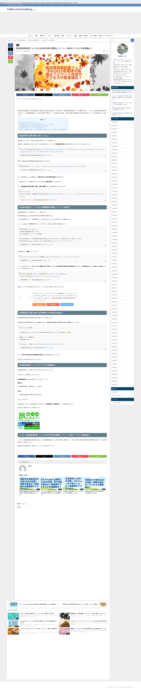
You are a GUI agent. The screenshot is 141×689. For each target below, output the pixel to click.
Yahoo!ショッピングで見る (67, 304)
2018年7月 (114, 384)
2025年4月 (114, 173)
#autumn (66, 149)
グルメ (49, 35)
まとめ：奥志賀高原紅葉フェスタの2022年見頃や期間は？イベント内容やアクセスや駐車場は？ (43, 129)
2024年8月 (114, 198)
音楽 (36, 35)
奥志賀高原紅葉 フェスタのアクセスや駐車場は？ (31, 127)
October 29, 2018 (48, 347)
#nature (85, 149)
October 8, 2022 (46, 260)
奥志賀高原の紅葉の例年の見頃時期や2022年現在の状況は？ (34, 126)
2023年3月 (114, 256)
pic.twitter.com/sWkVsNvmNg (65, 241)
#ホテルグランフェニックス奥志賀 (72, 194)
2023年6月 (114, 246)
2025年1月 (114, 180)
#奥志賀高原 (22, 149)
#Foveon (40, 166)
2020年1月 (114, 367)
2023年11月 (115, 229)
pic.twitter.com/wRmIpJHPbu (51, 276)
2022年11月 (115, 270)
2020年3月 (114, 360)
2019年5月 (114, 381)
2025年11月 (115, 149)
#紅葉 (46, 149)
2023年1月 (114, 263)
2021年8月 (114, 322)
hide (44, 119)
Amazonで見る (39, 304)
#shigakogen (51, 149)
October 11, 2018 (46, 169)
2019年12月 (115, 370)
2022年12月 (115, 267)
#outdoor (25, 151)
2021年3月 (114, 339)
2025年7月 (114, 163)
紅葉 (19, 506)
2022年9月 (114, 277)
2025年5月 (114, 170)
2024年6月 (114, 204)
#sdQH (56, 166)
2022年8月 (114, 281)
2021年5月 (114, 332)
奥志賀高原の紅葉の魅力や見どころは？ (29, 122)
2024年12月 (115, 184)
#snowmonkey (98, 149)
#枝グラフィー (31, 166)
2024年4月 (114, 211)
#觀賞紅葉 (42, 151)
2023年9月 (114, 236)
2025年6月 (114, 166)
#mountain (79, 149)
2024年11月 (115, 187)
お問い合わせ (115, 391)
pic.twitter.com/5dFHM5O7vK (56, 344)
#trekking (71, 149)
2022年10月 (115, 274)
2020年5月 (114, 353)
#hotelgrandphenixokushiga (89, 194)
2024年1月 (114, 222)
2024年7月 (114, 201)
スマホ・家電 (93, 35)
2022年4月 (114, 294)
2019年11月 (115, 374)
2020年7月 (114, 346)
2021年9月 (114, 319)
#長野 (59, 166)
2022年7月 (114, 284)
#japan (62, 149)
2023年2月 (114, 260)
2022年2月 (114, 301)
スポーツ (30, 35)
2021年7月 (114, 325)
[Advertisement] (70, 23)
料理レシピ (42, 35)
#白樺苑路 (53, 194)
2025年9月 (114, 156)
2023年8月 (114, 239)
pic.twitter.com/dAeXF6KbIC (55, 151)
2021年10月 (115, 315)
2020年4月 (114, 357)
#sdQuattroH (51, 166)
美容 (63, 35)
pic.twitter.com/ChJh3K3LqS (79, 166)
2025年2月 (114, 177)
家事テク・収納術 (83, 35)
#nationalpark (90, 149)
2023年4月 (114, 253)
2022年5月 (114, 291)
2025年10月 (115, 153)
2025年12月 (115, 146)
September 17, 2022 (47, 244)
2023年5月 (114, 249)
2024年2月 (114, 218)
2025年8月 (114, 160)
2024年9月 (114, 194)
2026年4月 (114, 132)
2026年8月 (114, 122)
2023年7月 (114, 243)
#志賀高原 (42, 149)
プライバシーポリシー (117, 395)
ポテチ (30, 466)
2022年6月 (114, 287)
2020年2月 (114, 364)
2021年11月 (115, 312)
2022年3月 (114, 298)
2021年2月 (114, 343)
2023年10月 (115, 232)
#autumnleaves (32, 151)
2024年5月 (114, 208)
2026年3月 (114, 135)
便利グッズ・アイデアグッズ (106, 35)
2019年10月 (115, 377)
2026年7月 (114, 125)
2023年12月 (115, 225)
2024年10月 (115, 191)
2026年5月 (114, 128)
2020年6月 (114, 350)
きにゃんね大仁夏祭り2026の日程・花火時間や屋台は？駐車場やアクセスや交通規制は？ (122, 97)
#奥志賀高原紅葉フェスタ (57, 256)
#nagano (57, 149)
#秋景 (46, 151)
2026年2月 (114, 139)
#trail (75, 149)
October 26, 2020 (47, 155)
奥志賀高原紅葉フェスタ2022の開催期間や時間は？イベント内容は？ (36, 124)
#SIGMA (45, 166)
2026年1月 (114, 142)
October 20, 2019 (52, 199)
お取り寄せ (56, 35)
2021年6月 (114, 329)
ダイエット (69, 35)
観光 (18, 44)
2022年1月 (114, 305)
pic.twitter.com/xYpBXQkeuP (71, 256)
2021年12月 (115, 308)
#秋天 (37, 151)
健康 (75, 35)
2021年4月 (114, 336)
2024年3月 (114, 215)
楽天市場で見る (53, 304)
